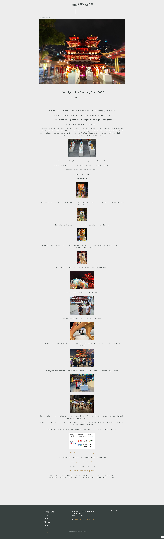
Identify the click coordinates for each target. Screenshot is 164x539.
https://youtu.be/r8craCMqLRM (82, 462)
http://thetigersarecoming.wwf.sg (82, 453)
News (78, 11)
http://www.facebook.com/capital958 (82, 471)
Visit (82, 11)
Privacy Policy (115, 511)
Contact (92, 11)
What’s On (72, 11)
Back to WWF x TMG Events (44, 17)
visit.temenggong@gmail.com (85, 519)
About (87, 11)
